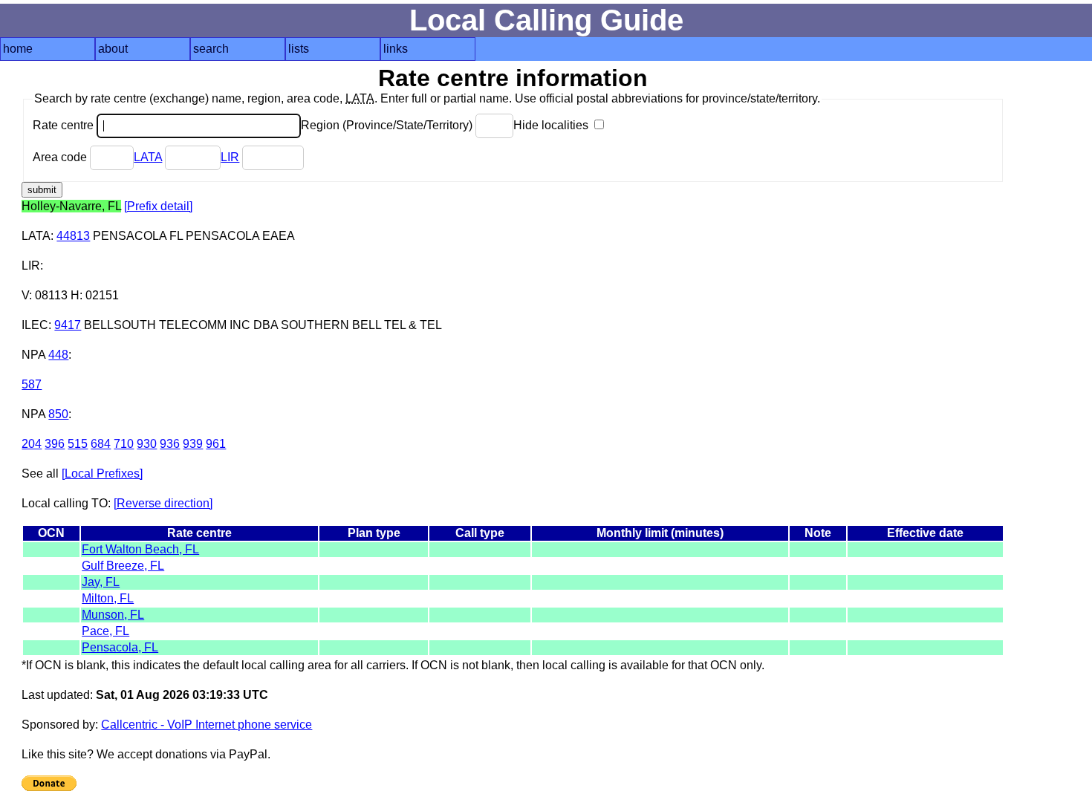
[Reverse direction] (163, 503)
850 (58, 414)
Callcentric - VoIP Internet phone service (206, 724)
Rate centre (65, 125)
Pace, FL (105, 631)
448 (58, 354)
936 (170, 443)
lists (298, 48)
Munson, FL (113, 614)
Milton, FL (108, 598)
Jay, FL (101, 582)
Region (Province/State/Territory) (388, 125)
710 (124, 443)
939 (193, 443)
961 (216, 443)
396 (55, 443)
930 (147, 443)
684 (101, 443)
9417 (67, 325)
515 (78, 443)
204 (32, 443)
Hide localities (552, 125)
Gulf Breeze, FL (123, 565)
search (211, 48)
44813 (73, 236)
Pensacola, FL (120, 647)
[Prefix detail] (158, 206)
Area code (61, 157)
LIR (230, 157)
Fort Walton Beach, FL (140, 549)
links (395, 48)
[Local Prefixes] (102, 473)
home (18, 48)
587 (32, 384)
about (113, 48)
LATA (148, 157)
